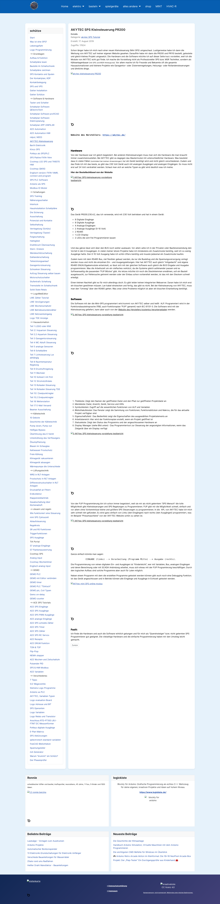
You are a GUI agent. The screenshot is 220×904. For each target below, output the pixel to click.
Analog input (36, 558)
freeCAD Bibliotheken (40, 744)
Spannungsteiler (37, 748)
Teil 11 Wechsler (37, 373)
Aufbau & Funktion (38, 58)
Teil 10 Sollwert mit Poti (41, 377)
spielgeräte (112, 6)
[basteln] (99, 6)
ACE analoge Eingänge (41, 619)
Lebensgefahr (36, 45)
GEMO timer (36, 582)
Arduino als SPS (37, 184)
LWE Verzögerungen (40, 302)
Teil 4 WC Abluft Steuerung (43, 342)
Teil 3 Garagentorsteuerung (43, 338)
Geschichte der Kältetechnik (43, 421)
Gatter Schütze (37, 94)
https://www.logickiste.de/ (153, 792)
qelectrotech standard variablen (45, 739)
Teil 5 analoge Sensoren (41, 346)
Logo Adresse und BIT (40, 704)
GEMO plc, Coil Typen (40, 590)
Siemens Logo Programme (42, 688)
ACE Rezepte (36, 639)
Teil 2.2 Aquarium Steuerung (43, 334)
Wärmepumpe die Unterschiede (45, 466)
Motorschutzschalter (40, 277)
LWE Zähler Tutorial (39, 297)
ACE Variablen (37, 671)
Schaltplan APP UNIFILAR (42, 125)
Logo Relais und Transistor (43, 716)
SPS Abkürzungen (38, 735)
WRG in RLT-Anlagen (40, 474)
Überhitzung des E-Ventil (42, 434)
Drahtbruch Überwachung (42, 245)
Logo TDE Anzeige (39, 318)
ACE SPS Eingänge (39, 606)
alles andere (130, 6)
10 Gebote (35, 417)
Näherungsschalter (39, 200)
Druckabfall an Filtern (40, 490)
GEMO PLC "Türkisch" (40, 586)
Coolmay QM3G (37, 168)
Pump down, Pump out (41, 426)
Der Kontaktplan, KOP (40, 78)
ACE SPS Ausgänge (39, 610)
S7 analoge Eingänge (40, 545)
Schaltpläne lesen (38, 62)
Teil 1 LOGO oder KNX (40, 326)
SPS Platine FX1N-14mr (41, 157)
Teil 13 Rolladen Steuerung (42, 385)
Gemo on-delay (37, 594)
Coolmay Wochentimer (41, 562)
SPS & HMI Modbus (39, 667)
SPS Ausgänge (37, 537)
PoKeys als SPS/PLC (39, 153)
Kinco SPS (35, 149)
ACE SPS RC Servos (39, 635)
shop (148, 6)
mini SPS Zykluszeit (39, 517)
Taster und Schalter (39, 102)
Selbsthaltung (36, 224)
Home (64, 6)
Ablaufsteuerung (38, 521)
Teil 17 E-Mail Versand (40, 405)
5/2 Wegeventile (38, 684)
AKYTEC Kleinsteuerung (41, 141)
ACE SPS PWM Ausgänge (42, 615)
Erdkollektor (36, 494)
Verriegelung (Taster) (40, 232)
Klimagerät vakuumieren (41, 458)
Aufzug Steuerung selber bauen (45, 273)
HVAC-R (171, 6)
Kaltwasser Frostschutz (41, 450)
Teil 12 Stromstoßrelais (41, 381)
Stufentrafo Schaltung (40, 281)
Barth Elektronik (37, 145)
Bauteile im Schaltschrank (42, 66)
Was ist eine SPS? (38, 41)
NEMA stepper (37, 655)
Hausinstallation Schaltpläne (43, 208)
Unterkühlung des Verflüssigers (45, 438)
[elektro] (82, 6)
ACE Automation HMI (40, 133)
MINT (159, 6)
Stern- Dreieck (37, 249)
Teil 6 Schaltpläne (38, 350)
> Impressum (112, 891)
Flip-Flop (34, 651)
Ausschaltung (36, 216)
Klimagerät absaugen (40, 462)
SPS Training (36, 196)
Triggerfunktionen (38, 533)
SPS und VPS (36, 86)
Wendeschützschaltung (41, 253)
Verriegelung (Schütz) (40, 228)
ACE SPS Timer (37, 627)
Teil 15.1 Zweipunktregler (42, 393)
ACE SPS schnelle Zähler (41, 623)
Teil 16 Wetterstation (40, 401)
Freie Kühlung (36, 454)
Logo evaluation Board (41, 700)
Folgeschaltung (37, 236)
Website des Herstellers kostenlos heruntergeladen (142, 309)
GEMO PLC (35, 574)
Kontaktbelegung (38, 82)
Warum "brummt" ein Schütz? (44, 756)
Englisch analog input (40, 566)
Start (32, 37)
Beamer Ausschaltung (40, 409)
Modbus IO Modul (38, 188)
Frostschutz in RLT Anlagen (43, 478)
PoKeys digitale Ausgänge (42, 727)
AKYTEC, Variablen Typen (42, 696)
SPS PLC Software (39, 180)
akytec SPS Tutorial (90, 37)
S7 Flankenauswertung (41, 549)
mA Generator (36, 752)
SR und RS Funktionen (40, 529)
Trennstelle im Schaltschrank (43, 285)
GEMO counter (37, 598)
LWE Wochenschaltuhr (40, 306)
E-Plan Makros (37, 731)
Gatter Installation (38, 90)
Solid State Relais (38, 289)
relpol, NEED (36, 137)
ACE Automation (38, 129)
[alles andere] (139, 6)
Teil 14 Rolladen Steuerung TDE (45, 389)
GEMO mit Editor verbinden (43, 578)
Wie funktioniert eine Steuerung (45, 513)
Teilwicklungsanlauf (39, 261)
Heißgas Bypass (37, 430)
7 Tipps (33, 680)
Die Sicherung (36, 212)
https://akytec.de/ (114, 135)
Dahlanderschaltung (39, 257)
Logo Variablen (37, 712)
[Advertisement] (131, 379)
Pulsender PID (36, 663)
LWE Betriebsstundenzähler (43, 310)
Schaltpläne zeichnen (40, 70)
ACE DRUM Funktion (40, 643)
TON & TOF (35, 647)
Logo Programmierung (41, 50)
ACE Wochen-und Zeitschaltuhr (45, 659)
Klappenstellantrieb (39, 498)
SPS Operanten (37, 708)
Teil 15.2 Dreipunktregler (41, 397)
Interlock (34, 204)
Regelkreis (35, 525)
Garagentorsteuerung (40, 265)
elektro (77, 6)
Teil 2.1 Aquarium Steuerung (43, 330)
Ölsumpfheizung (37, 442)
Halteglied (35, 241)
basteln (93, 6)
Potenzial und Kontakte (41, 220)
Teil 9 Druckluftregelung (41, 369)
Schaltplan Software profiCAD (44, 114)
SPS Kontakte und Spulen (42, 74)
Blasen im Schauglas (40, 446)
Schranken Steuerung (40, 269)
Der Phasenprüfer (38, 760)
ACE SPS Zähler (37, 631)
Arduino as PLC (37, 692)
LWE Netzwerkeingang (41, 314)
